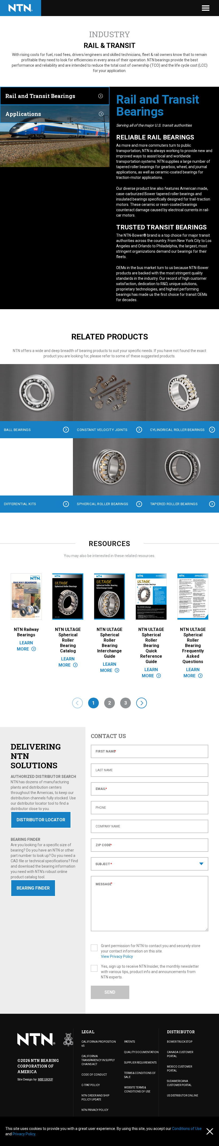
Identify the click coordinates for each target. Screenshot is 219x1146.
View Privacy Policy (117, 956)
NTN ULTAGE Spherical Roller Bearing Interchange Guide (109, 643)
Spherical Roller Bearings (102, 504)
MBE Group (45, 1079)
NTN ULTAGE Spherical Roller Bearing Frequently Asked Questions (193, 645)
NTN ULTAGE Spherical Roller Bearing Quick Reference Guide (151, 645)
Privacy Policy (24, 1134)
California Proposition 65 (98, 1043)
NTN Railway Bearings (26, 632)
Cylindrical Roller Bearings (177, 430)
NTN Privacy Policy (94, 1110)
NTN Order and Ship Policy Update (95, 1097)
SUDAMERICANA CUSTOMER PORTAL (179, 1083)
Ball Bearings (17, 430)
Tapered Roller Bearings (174, 504)
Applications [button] (23, 113)
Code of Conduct (94, 1074)
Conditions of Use (187, 1128)
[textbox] (149, 864)
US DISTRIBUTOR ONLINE (182, 1095)
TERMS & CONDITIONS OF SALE (140, 1075)
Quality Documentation (141, 1052)
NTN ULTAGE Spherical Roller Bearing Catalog (68, 640)
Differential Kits (20, 504)
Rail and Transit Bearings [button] (40, 95)
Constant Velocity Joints (102, 430)
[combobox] (149, 864)
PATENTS (129, 1041)
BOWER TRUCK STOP (179, 1041)
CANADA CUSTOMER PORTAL (180, 1054)
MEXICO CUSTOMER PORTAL (179, 1068)
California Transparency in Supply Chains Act (98, 1060)
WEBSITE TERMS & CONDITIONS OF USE (137, 1089)
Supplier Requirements (140, 1062)
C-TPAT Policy (90, 1085)
